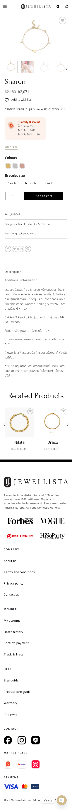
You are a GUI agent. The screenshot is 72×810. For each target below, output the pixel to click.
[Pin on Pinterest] (28, 249)
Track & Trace (13, 654)
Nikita (19, 442)
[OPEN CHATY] (62, 800)
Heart (33, 234)
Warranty (10, 703)
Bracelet (22, 224)
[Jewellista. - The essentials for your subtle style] (36, 6)
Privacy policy (13, 583)
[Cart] (67, 6)
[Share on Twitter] (15, 249)
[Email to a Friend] (21, 249)
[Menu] (5, 6)
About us (10, 561)
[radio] (8, 166)
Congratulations (19, 234)
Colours (11, 158)
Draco (52, 442)
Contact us (11, 595)
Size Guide (11, 146)
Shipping (10, 714)
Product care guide (17, 692)
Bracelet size (15, 176)
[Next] (61, 37)
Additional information (21, 280)
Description (13, 272)
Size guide (11, 680)
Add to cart (44, 196)
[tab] (36, 272)
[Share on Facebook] (8, 249)
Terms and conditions (19, 572)
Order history (13, 632)
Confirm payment (16, 643)
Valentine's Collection (39, 224)
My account (12, 621)
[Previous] (10, 37)
